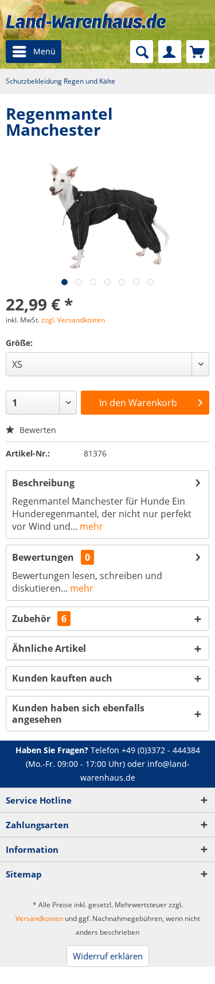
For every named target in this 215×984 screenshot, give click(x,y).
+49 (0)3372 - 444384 (161, 750)
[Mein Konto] (169, 51)
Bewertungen (43, 557)
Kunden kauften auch (62, 678)
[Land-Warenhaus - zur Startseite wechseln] (86, 21)
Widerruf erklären (108, 956)
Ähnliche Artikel (49, 648)
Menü (44, 51)
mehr (90, 526)
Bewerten (36, 429)
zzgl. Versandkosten (73, 320)
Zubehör (39, 618)
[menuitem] (33, 51)
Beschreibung (43, 483)
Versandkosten (39, 918)
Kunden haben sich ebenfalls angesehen (78, 714)
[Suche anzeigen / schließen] (141, 51)
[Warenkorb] (197, 51)
